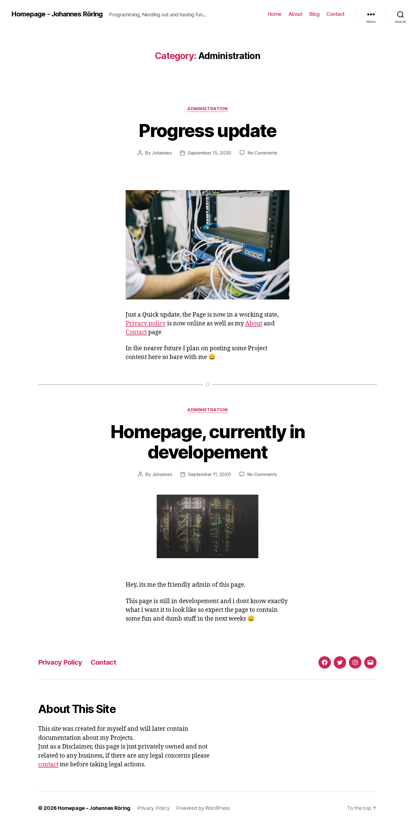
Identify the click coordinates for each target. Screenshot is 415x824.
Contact (335, 14)
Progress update (207, 130)
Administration (207, 108)
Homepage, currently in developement (207, 442)
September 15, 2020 (209, 153)
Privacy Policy (60, 662)
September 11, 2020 (209, 474)
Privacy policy (146, 323)
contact (48, 764)
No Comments (262, 153)
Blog (314, 14)
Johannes (162, 153)
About (296, 14)
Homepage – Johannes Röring (94, 808)
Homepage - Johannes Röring (56, 14)
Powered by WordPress (203, 808)
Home (274, 14)
